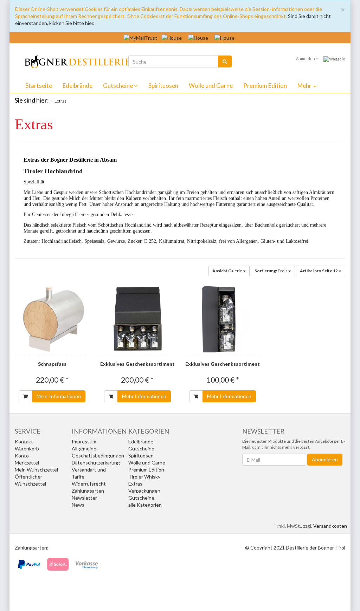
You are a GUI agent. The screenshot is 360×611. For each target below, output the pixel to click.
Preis (271, 270)
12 (319, 270)
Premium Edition (265, 85)
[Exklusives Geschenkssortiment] (137, 319)
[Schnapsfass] (52, 319)
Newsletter (84, 498)
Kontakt (24, 441)
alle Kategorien (145, 505)
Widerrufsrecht (89, 484)
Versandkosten (330, 526)
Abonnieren (325, 459)
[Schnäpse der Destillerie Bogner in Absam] (72, 61)
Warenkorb (27, 448)
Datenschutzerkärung (96, 463)
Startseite (38, 85)
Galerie (227, 270)
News (78, 505)
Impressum (84, 441)
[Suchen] (225, 61)
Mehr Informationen (59, 396)
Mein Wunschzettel (36, 470)
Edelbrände (77, 85)
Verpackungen (144, 491)
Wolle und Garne (211, 85)
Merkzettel (27, 463)
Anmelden (306, 58)
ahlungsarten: (33, 548)
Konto (22, 456)
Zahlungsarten (88, 491)
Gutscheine (118, 85)
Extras (135, 484)
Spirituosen (163, 85)
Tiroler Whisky (144, 477)
